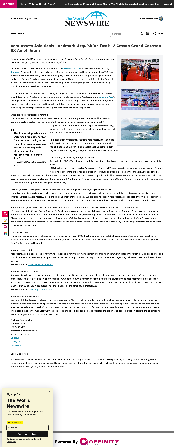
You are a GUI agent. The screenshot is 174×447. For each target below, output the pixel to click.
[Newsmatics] (5, 233)
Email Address (15, 422)
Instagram (16, 341)
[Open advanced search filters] (147, 34)
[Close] (50, 391)
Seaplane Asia (106, 97)
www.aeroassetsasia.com (40, 264)
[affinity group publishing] (5, 227)
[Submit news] (5, 214)
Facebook (16, 345)
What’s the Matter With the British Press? (30, 4)
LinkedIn (15, 338)
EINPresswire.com (71, 68)
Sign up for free (27, 434)
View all (168, 4)
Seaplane (15, 72)
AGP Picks (8, 4)
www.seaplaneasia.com (40, 289)
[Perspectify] (5, 220)
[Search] (141, 34)
